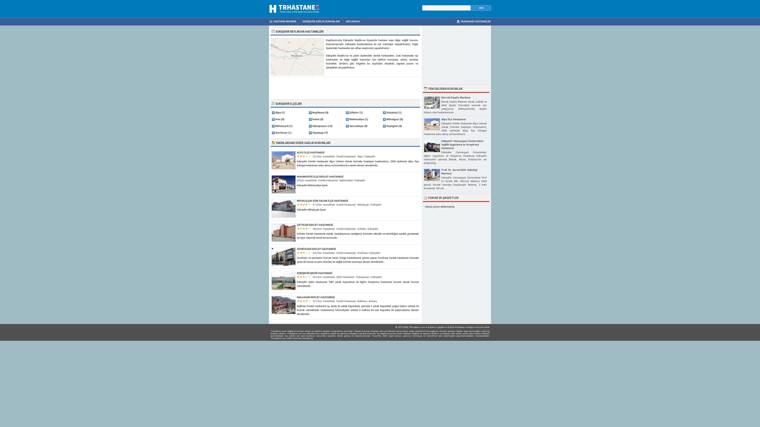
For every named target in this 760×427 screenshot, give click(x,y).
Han (277, 119)
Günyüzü (392, 112)
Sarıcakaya (356, 126)
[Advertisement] (345, 88)
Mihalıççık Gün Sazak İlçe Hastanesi (322, 200)
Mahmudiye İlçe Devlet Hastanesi (320, 176)
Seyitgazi (392, 126)
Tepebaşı (318, 132)
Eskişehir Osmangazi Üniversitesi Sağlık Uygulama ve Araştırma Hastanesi (462, 145)
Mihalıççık (282, 126)
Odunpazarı (319, 126)
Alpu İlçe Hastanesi (310, 152)
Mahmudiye (356, 119)
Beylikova (318, 112)
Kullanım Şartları (436, 327)
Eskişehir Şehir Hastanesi (314, 273)
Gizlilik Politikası (456, 327)
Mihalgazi (392, 119)
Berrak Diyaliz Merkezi (455, 97)
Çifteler (354, 112)
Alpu (278, 112)
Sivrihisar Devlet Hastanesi (316, 249)
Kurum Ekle (483, 327)
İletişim (471, 327)
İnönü (315, 119)
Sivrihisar (281, 132)
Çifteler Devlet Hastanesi (315, 224)
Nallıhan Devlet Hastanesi (316, 297)
